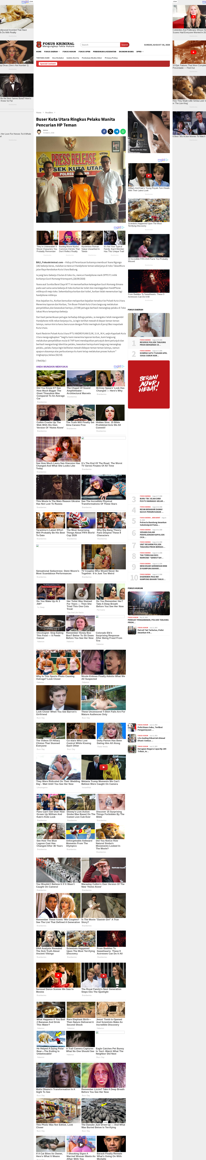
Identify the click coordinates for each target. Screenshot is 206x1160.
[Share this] (104, 131)
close (31, 1)
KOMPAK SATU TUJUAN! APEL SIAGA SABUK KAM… (153, 354)
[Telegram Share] (117, 131)
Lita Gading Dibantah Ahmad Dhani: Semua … (151, 739)
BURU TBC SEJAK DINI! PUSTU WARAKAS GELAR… (152, 499)
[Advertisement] (103, 19)
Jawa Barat (156, 518)
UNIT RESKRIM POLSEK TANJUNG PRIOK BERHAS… (152, 545)
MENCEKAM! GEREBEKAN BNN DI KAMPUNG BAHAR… (153, 567)
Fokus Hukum (133, 617)
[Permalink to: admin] (39, 131)
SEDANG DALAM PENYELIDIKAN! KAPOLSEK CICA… (152, 535)
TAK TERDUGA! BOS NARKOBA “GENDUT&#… (151, 556)
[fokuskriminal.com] (58, 44)
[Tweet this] (110, 131)
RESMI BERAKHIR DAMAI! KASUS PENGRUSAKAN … (151, 510)
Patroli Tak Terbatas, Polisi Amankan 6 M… (151, 631)
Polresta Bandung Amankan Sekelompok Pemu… (153, 523)
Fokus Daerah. (145, 340)
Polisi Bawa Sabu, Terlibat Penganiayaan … (150, 728)
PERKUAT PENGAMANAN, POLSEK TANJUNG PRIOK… (148, 621)
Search (124, 44)
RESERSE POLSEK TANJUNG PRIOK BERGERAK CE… (153, 343)
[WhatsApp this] (123, 131)
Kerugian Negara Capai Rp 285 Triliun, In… (152, 750)
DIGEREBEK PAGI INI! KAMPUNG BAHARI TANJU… (153, 578)
